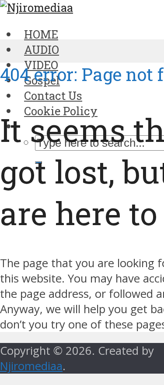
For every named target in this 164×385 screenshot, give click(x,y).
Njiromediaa (31, 366)
